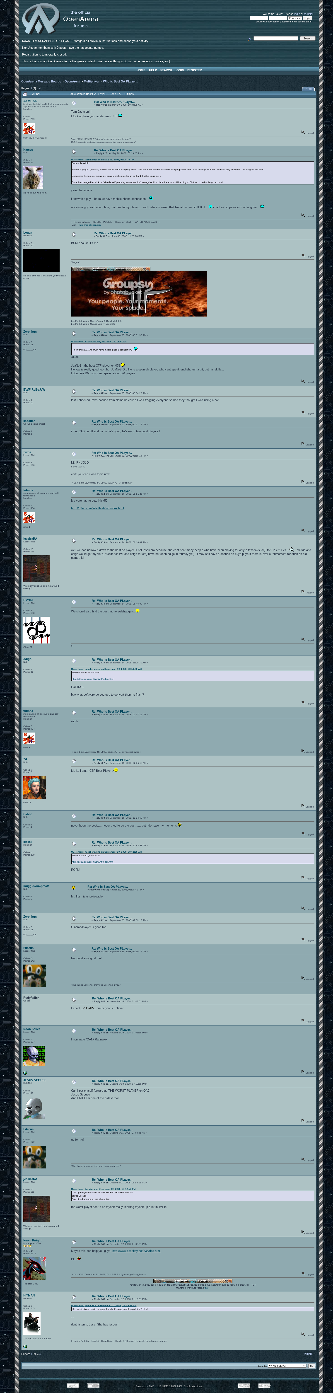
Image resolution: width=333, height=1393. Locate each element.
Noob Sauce (31, 1029)
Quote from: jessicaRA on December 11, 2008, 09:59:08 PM (103, 1305)
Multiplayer (91, 81)
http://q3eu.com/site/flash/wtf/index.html (97, 508)
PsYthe (28, 600)
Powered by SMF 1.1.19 (148, 1386)
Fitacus (28, 948)
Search (166, 70)
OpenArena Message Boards (41, 81)
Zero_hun (30, 331)
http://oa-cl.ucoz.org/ (90, 225)
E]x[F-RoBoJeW (34, 389)
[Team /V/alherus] (25, 1347)
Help (153, 70)
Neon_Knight (32, 1240)
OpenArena (72, 81)
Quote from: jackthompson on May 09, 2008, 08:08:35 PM (102, 159)
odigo (27, 659)
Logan (27, 232)
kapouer (29, 421)
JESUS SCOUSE (34, 1080)
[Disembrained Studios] (25, 1074)
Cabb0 (27, 814)
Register (194, 70)
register (308, 13)
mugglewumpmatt (36, 886)
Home (141, 70)
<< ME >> (30, 101)
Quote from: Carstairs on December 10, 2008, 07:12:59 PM (103, 1189)
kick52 (27, 842)
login (297, 13)
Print (309, 89)
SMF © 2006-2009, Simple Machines (182, 1386)
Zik (25, 759)
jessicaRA (30, 538)
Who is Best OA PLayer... (120, 81)
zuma (27, 452)
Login (179, 70)
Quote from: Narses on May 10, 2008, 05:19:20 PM (98, 341)
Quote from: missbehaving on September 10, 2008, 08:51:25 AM (106, 669)
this (207, 1288)
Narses (28, 149)
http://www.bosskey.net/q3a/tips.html (136, 1251)
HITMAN (29, 1295)
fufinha (28, 490)
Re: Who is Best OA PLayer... (114, 102)
